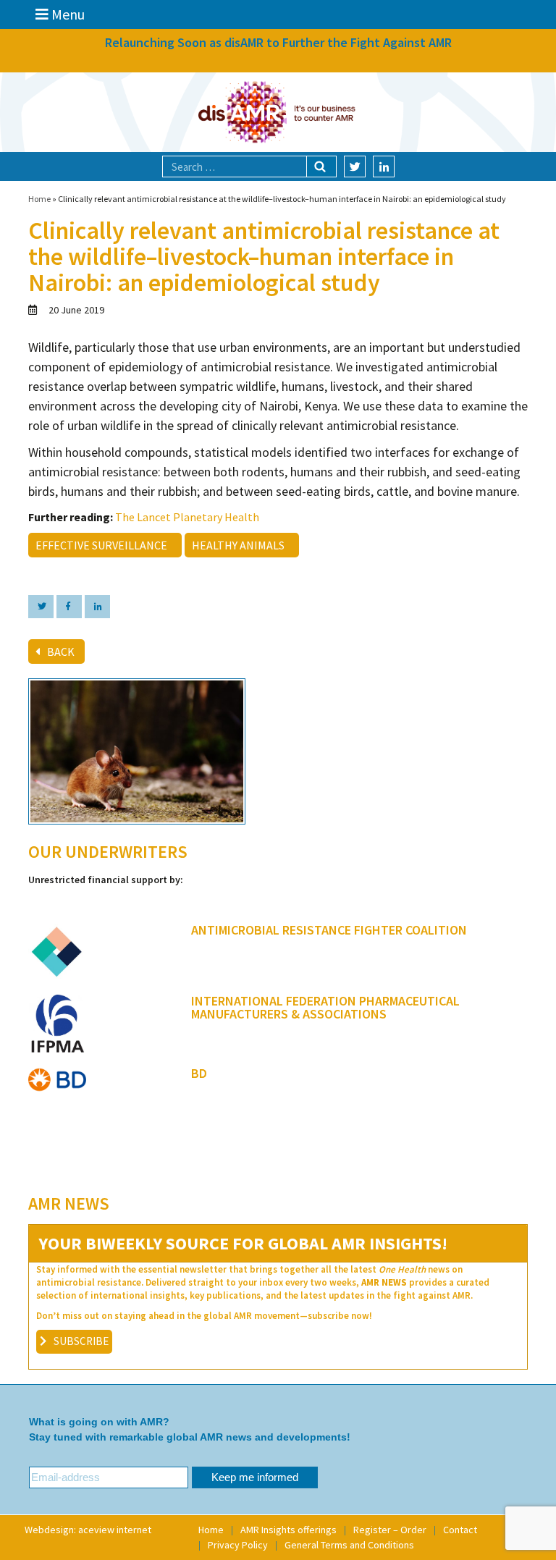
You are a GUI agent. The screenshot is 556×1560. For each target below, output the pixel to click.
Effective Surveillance (103, 545)
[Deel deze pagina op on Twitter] (41, 606)
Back (61, 651)
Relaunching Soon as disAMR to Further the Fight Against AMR (278, 42)
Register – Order (389, 1529)
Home (39, 198)
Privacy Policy (238, 1544)
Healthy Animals (240, 545)
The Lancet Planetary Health (187, 517)
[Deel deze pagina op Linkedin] (97, 606)
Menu (67, 14)
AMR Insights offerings (288, 1529)
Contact (460, 1529)
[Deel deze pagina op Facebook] (69, 606)
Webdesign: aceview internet (88, 1529)
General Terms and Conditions (349, 1544)
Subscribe (81, 1341)
